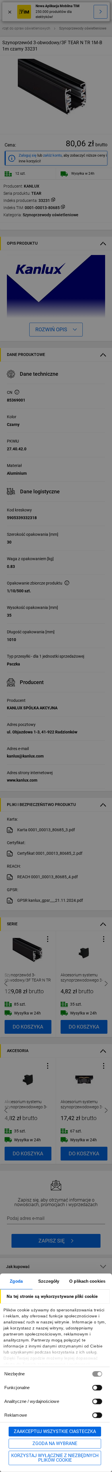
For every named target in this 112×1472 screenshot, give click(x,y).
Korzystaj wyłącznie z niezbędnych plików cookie (55, 1458)
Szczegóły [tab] (48, 1281)
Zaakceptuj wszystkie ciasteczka (55, 1431)
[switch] (97, 1387)
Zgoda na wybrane (54, 1443)
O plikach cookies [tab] (87, 1281)
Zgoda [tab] (16, 1281)
